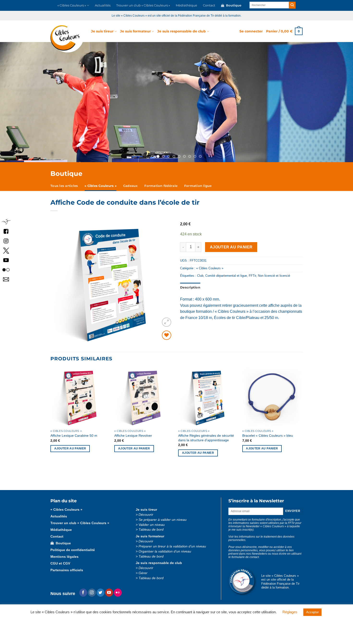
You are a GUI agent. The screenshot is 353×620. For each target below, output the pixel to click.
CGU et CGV (60, 563)
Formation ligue (198, 186)
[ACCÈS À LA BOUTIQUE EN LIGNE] (176, 102)
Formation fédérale (160, 186)
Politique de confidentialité (72, 550)
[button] (251, 31)
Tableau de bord (151, 529)
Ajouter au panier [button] (70, 448)
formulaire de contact (245, 557)
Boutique (232, 5)
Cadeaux (130, 186)
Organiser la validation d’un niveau (165, 551)
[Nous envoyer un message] (6, 279)
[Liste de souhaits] (166, 335)
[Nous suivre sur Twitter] (100, 593)
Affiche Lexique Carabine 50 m (73, 435)
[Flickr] (118, 593)
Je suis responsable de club (181, 31)
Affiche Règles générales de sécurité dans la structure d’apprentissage (206, 438)
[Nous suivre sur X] (6, 250)
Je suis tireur (102, 31)
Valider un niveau (152, 525)
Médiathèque (186, 5)
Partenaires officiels (66, 570)
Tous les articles (64, 186)
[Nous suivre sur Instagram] (92, 593)
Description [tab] (190, 287)
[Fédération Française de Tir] (6, 222)
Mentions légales (64, 557)
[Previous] (30, 102)
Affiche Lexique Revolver (133, 435)
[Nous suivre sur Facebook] (6, 231)
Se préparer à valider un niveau (163, 520)
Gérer (143, 573)
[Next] (322, 102)
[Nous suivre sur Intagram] (6, 241)
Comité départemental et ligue (226, 275)
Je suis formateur (135, 31)
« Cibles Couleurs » (71, 5)
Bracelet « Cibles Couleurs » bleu (267, 435)
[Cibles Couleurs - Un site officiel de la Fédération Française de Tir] (67, 38)
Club (200, 275)
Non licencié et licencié (274, 275)
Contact (209, 5)
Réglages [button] (289, 612)
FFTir (252, 275)
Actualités (102, 5)
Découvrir (146, 514)
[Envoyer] (292, 5)
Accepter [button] (312, 612)
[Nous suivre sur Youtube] (109, 593)
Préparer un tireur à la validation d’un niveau (172, 546)
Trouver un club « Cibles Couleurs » (143, 5)
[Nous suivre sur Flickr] (6, 270)
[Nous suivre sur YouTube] (6, 260)
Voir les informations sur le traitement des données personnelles (261, 538)
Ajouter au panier (231, 247)
